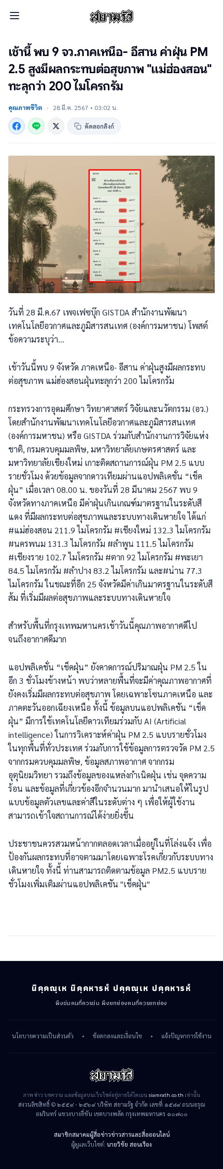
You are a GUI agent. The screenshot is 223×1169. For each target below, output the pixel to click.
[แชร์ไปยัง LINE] (36, 126)
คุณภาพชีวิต (25, 107)
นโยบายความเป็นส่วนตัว (43, 1036)
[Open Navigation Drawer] (14, 15)
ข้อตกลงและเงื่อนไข (117, 1036)
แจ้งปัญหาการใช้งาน (186, 1036)
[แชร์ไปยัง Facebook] (16, 126)
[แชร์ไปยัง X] (56, 126)
